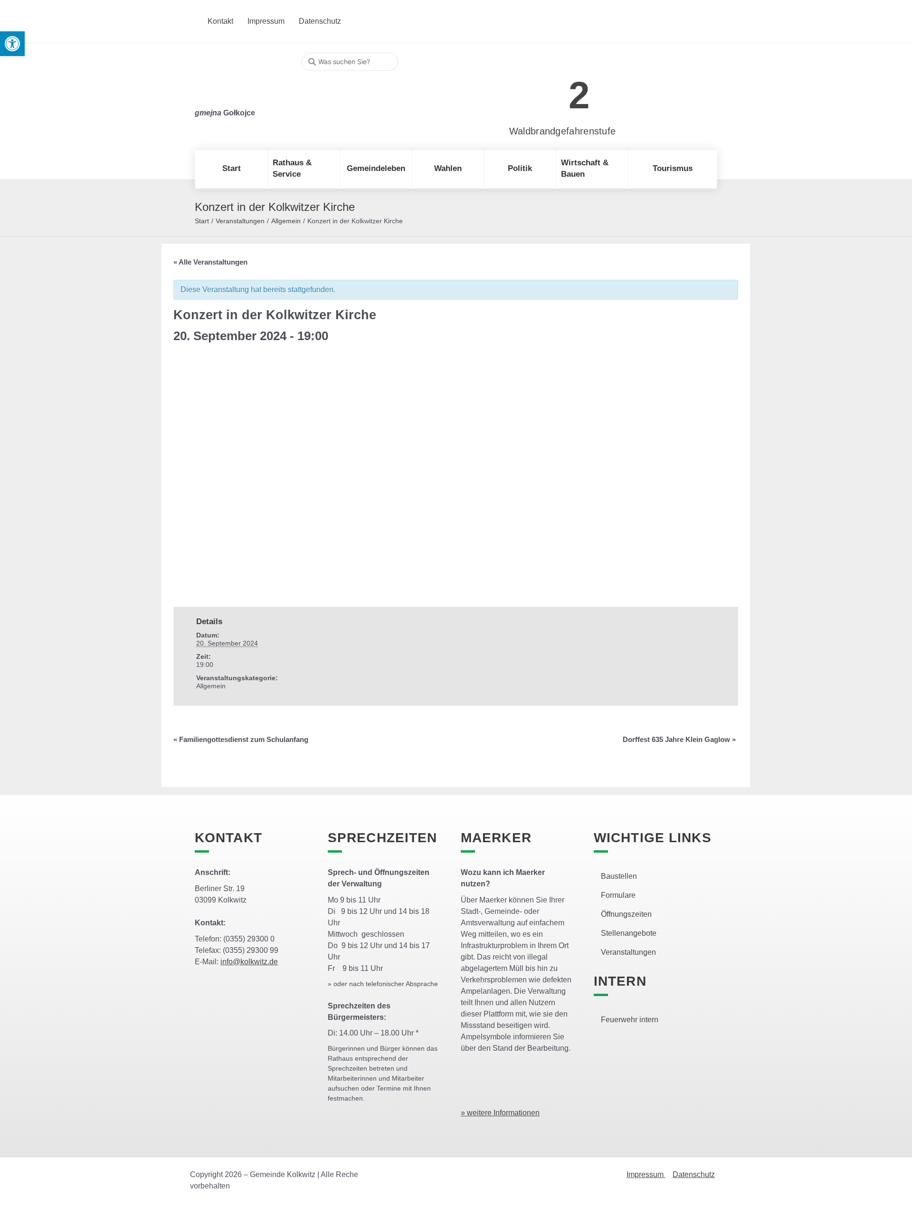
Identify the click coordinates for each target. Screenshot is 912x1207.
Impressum (646, 1174)
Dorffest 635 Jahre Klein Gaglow (679, 739)
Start (202, 221)
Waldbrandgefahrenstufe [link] (562, 131)
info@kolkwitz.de (249, 962)
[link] (548, 90)
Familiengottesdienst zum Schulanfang (240, 739)
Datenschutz (694, 1174)
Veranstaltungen (240, 221)
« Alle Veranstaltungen (210, 262)
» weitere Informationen (500, 1113)
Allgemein (286, 221)
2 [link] (579, 95)
